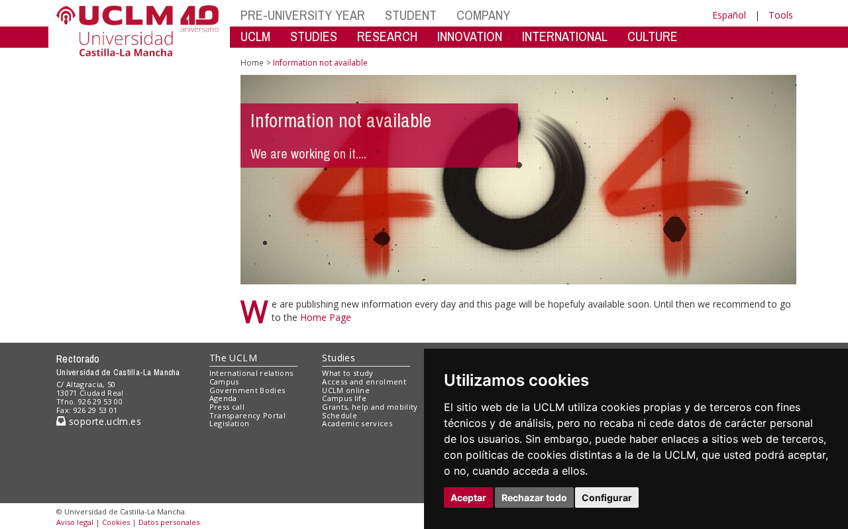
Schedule (339, 415)
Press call (226, 407)
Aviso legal (74, 522)
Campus (224, 381)
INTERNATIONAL (565, 36)
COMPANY (483, 15)
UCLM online (346, 390)
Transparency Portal (247, 415)
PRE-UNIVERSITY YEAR (302, 15)
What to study (347, 373)
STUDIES (313, 36)
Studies (338, 357)
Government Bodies (247, 390)
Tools (780, 15)
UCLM (255, 36)
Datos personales (168, 522)
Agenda (223, 398)
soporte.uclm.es (103, 421)
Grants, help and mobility (369, 407)
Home (252, 62)
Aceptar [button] (468, 497)
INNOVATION (469, 36)
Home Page (325, 317)
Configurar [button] (607, 497)
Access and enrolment (364, 381)
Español (729, 15)
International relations (251, 373)
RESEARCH (387, 36)
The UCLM (233, 357)
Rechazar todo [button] (534, 497)
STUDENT (411, 15)
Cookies (116, 522)
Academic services (357, 423)
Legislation (229, 423)
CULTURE (652, 36)
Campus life (344, 398)
